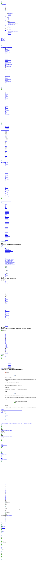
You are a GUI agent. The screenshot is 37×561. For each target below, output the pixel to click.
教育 (8, 19)
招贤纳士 (5, 499)
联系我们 (17, 31)
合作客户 (11, 31)
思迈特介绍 (9, 31)
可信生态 (14, 31)
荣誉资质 (12, 31)
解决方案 (5, 16)
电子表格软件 (9, 15)
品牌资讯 (5, 497)
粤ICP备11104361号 (8, 515)
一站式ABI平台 (9, 27)
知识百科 (3, 368)
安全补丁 (5, 492)
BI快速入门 (9, 24)
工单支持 (10, 23)
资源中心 (5, 20)
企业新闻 (9, 32)
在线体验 (3, 409)
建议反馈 (12, 23)
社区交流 (14, 24)
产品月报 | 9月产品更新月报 (7, 128)
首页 (1, 368)
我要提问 (9, 23)
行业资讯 (10, 32)
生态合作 (5, 496)
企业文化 (16, 31)
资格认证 (5, 491)
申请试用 (5, 356)
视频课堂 (11, 24)
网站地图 (11, 515)
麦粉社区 (5, 25)
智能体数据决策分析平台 (10, 13)
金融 (8, 17)
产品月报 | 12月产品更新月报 (7, 126)
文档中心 (12, 24)
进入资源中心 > (2, 245)
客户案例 (5, 7)
